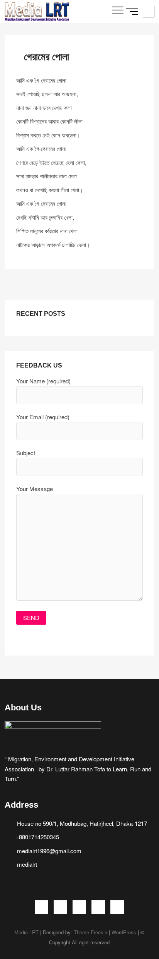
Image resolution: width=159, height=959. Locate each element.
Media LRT (26, 932)
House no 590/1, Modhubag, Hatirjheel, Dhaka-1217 (81, 823)
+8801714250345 (37, 837)
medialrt (26, 864)
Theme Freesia (90, 932)
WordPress (124, 932)
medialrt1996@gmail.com (48, 851)
